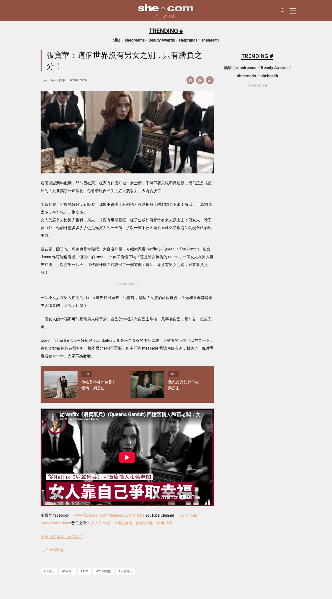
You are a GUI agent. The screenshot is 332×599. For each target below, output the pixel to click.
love (44, 80)
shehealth (210, 40)
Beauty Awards (162, 40)
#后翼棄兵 (125, 571)
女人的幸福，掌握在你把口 (114, 523)
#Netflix (67, 571)
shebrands (188, 40)
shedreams (135, 40)
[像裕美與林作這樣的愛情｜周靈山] (61, 384)
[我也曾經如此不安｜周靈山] (147, 384)
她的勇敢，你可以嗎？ (156, 523)
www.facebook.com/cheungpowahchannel (109, 515)
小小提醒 (48, 536)
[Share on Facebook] (190, 80)
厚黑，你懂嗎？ (69, 536)
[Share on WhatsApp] (200, 80)
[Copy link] (210, 80)
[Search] (282, 11)
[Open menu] (292, 10)
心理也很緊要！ (54, 550)
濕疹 (117, 40)
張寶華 (60, 80)
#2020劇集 (103, 571)
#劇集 (84, 571)
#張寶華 (49, 571)
